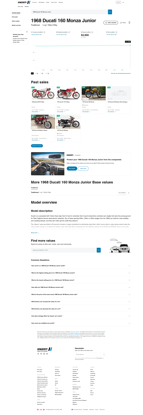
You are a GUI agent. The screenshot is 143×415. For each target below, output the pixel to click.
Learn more (83, 168)
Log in (118, 2)
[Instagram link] (44, 353)
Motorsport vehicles (41, 386)
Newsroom (92, 379)
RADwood (75, 404)
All (55, 384)
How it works (57, 375)
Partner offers (76, 377)
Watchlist (27, 6)
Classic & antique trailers (42, 383)
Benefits (74, 375)
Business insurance (41, 392)
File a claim (39, 371)
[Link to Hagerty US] (38, 409)
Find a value (20, 6)
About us (92, 371)
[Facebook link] (38, 353)
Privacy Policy (99, 358)
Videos (56, 381)
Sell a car (57, 373)
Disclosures (91, 409)
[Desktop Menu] (123, 2)
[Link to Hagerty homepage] (44, 349)
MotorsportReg (58, 394)
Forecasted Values (97, 333)
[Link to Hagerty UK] (44, 409)
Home (91, 369)
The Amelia (75, 396)
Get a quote (72, 168)
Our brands (92, 375)
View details (35, 111)
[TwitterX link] (41, 353)
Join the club (75, 369)
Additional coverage (41, 396)
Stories (56, 383)
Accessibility (85, 409)
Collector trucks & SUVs (42, 381)
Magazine (75, 379)
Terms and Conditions (79, 359)
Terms (91, 394)
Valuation (75, 371)
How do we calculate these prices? (121, 73)
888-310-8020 (76, 388)
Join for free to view (36, 34)
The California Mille (77, 398)
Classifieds (57, 371)
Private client (40, 390)
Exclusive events (76, 381)
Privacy (92, 392)
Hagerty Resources (59, 392)
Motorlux (74, 402)
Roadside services (77, 386)
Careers (92, 377)
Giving (91, 385)
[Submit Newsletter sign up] (104, 354)
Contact (92, 381)
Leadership (92, 373)
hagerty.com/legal (74, 334)
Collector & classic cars (42, 379)
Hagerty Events (76, 394)
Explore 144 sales (37, 145)
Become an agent (41, 402)
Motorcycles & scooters (42, 384)
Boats (38, 388)
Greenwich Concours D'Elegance (80, 400)
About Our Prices (75, 331)
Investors (92, 383)
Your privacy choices (78, 409)
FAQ (91, 390)
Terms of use (102, 409)
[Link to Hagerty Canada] (41, 409)
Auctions (57, 369)
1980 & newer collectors (42, 377)
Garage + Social (58, 390)
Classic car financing (41, 394)
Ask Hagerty (75, 373)
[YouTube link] (47, 353)
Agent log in (39, 404)
